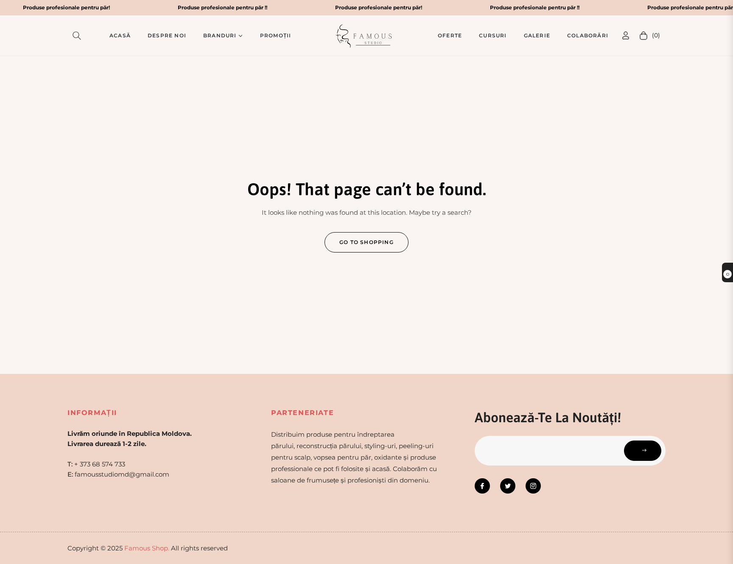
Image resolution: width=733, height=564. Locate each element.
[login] (626, 35)
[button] (78, 35)
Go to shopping (366, 242)
